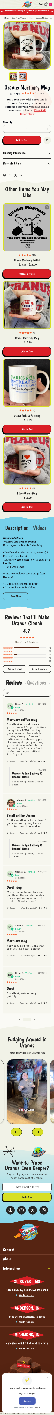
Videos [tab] (39, 528)
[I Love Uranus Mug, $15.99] (27, 460)
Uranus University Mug (27, 338)
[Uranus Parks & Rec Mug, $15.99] (27, 382)
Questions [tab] (36, 682)
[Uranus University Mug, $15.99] (27, 304)
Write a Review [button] (15, 669)
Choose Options (27, 273)
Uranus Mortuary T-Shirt (27, 260)
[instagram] (21, 175)
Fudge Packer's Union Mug (21, 583)
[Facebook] (4, 175)
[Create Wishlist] (47, 140)
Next (52, 12)
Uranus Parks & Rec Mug (27, 415)
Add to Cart (27, 351)
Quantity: (8, 122)
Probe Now (27, 1197)
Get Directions (26, 1295)
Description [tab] (16, 528)
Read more (15, 596)
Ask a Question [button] (39, 669)
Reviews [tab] (14, 682)
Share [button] (12, 761)
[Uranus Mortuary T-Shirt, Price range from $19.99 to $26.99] (27, 227)
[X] (15, 175)
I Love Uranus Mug (27, 493)
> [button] (34, 1019)
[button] (40, 761)
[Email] (10, 175)
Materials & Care (12, 163)
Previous (2, 12)
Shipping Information (14, 153)
